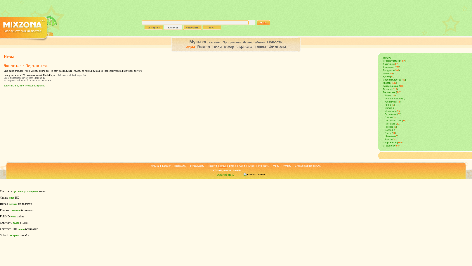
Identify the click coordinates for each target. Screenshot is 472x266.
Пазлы (388, 117)
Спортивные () (392, 142)
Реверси (389, 127)
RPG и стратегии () (394, 61)
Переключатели (37, 66)
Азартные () (390, 64)
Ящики (388, 139)
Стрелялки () (391, 145)
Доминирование (393, 98)
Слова (388, 133)
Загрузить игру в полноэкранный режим (24, 85)
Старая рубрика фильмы (308, 166)
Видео (203, 47)
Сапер (388, 130)
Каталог (214, 42)
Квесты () (390, 83)
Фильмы (277, 47)
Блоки (388, 95)
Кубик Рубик (391, 101)
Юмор (229, 47)
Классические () (393, 86)
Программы (232, 42)
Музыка (197, 41)
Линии (388, 105)
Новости (274, 42)
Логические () (392, 92)
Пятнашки (390, 123)
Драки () (388, 76)
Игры (190, 47)
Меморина (390, 111)
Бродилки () (391, 70)
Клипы (260, 47)
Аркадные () (391, 67)
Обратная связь (225, 175)
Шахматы (390, 136)
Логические (12, 66)
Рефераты (244, 47)
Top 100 (387, 58)
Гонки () (388, 73)
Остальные (391, 114)
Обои (217, 47)
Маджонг (389, 108)
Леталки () (390, 89)
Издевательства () (394, 80)
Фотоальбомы (254, 42)
